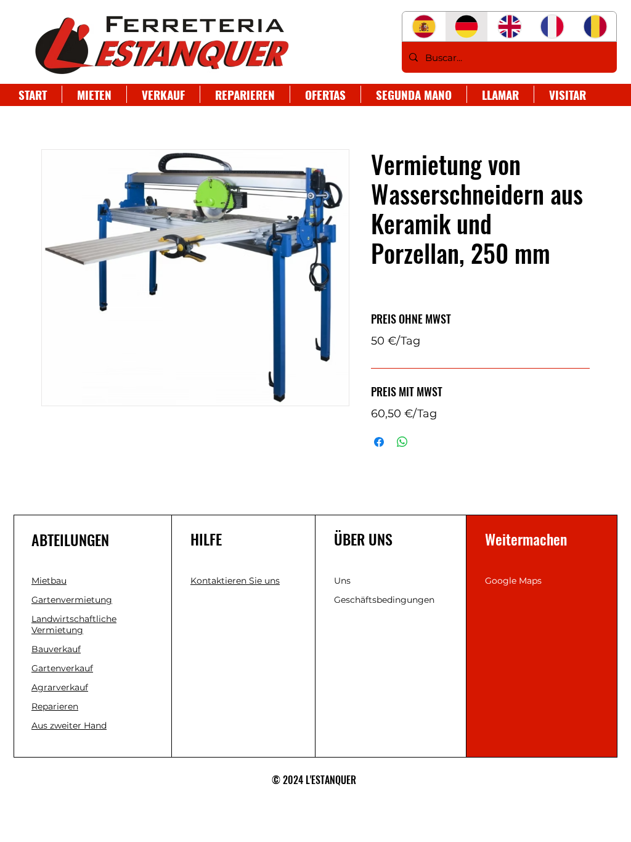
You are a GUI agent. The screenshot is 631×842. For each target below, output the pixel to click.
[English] (509, 26)
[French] (552, 26)
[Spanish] (423, 26)
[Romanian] (594, 26)
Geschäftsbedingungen (384, 599)
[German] (466, 26)
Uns (342, 580)
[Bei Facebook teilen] (379, 442)
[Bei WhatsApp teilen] (402, 442)
